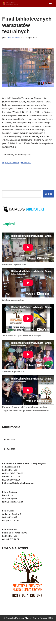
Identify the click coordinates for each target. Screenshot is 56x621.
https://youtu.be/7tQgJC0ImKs (16, 162)
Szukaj (48, 194)
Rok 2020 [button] (11, 449)
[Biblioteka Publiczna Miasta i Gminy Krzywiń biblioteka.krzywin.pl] (10, 3)
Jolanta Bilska (14, 37)
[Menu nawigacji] (50, 3)
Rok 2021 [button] (11, 440)
